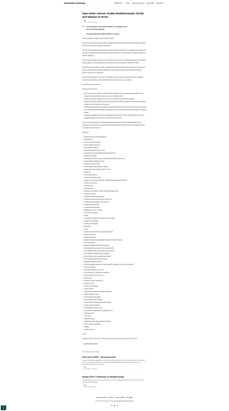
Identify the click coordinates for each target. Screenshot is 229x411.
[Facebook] (112, 406)
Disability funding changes (91, 343)
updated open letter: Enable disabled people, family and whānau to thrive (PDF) (112, 338)
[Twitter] (115, 406)
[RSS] (117, 406)
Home (128, 3)
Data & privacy (101, 397)
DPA (85, 20)
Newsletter (160, 3)
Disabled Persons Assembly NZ (125, 401)
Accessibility (120, 397)
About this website (138, 3)
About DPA (150, 3)
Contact (111, 397)
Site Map (129, 397)
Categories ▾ (118, 3)
